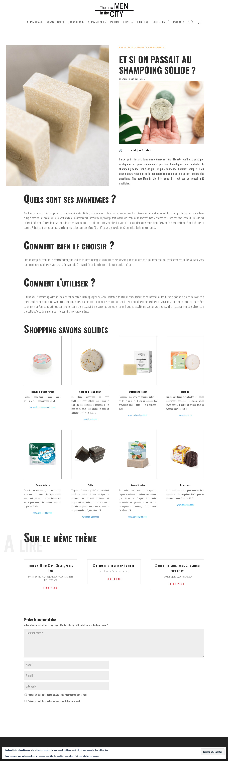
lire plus (50, 587)
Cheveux (128, 22)
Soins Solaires (97, 22)
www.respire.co (185, 415)
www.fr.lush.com (90, 419)
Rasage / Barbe (55, 22)
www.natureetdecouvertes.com (42, 407)
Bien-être (142, 22)
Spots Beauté (161, 22)
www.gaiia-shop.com (90, 516)
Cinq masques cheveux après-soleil (114, 565)
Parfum (114, 22)
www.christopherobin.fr (137, 415)
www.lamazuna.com (185, 504)
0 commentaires (155, 47)
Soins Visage (34, 22)
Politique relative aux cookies (86, 755)
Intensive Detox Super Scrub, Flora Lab (51, 568)
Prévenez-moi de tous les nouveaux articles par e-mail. (54, 701)
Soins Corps (76, 22)
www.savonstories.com (137, 516)
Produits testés (183, 22)
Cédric (147, 150)
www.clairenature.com (42, 512)
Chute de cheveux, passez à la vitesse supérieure (177, 568)
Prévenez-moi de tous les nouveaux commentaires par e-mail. (57, 694)
